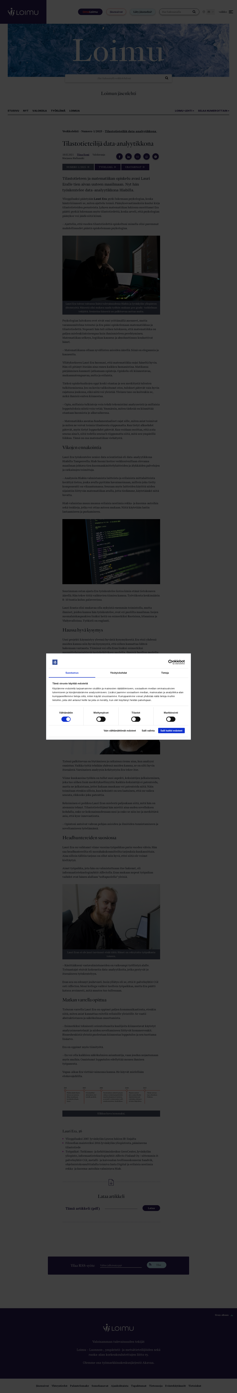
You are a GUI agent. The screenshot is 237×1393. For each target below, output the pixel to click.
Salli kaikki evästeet (171, 730)
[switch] (101, 719)
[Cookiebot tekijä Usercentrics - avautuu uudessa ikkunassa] (171, 662)
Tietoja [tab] (165, 672)
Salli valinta (148, 730)
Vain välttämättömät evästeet (120, 730)
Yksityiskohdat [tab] (118, 672)
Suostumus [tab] (72, 672)
